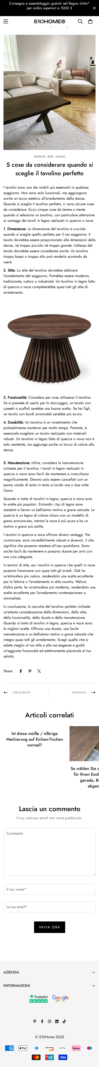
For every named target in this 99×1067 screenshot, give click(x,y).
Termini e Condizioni (19, 1009)
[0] (90, 21)
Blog (7, 1002)
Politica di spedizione (20, 1033)
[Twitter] (39, 671)
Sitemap (9, 1041)
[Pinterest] (30, 671)
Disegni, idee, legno (49, 157)
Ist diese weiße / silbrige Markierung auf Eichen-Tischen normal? (34, 739)
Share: (8, 671)
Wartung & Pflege (17, 994)
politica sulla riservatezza (22, 1025)
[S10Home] (49, 21)
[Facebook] (20, 671)
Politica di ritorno (16, 1017)
